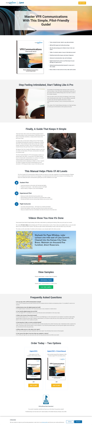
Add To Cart (82, 2)
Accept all (78, 421)
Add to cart (33, 385)
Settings (70, 421)
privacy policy (45, 422)
